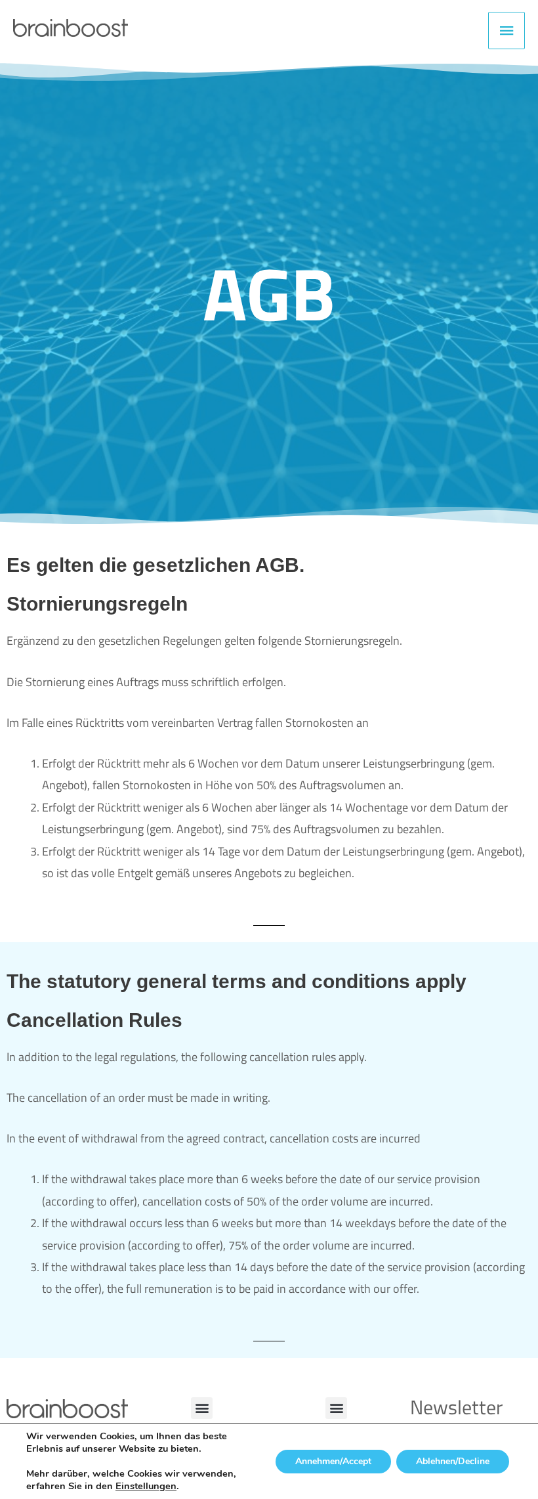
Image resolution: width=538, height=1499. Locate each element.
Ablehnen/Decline (452, 1461)
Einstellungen (145, 1486)
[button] (202, 1408)
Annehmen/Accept (333, 1461)
